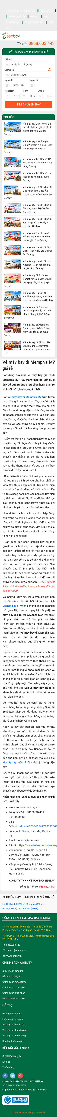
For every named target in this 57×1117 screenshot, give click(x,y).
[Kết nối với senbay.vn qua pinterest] (20, 1075)
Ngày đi (8, 80)
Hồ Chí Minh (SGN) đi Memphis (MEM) (22, 904)
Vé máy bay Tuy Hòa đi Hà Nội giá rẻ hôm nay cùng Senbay (37, 177)
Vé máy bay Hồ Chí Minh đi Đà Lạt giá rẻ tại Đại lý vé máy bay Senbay (37, 223)
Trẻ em (24, 91)
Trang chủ (12, 11)
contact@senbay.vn (16, 950)
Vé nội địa (29, 11)
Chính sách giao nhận (13, 992)
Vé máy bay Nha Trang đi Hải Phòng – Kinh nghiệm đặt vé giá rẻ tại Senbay (36, 237)
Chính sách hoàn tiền (13, 987)
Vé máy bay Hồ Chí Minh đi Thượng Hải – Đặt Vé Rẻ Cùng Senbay (37, 209)
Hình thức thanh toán (13, 998)
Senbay (38, 1081)
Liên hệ (6, 1061)
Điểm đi (8, 59)
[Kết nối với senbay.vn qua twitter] (12, 1075)
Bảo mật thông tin (11, 976)
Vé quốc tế (47, 11)
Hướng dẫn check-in (12, 1019)
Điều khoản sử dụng (12, 970)
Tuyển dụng (8, 1067)
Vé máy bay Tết (17, 16)
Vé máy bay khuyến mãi (14, 1030)
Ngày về (34, 80)
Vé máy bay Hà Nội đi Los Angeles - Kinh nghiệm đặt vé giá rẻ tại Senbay (37, 265)
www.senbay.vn (29, 807)
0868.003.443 (42, 43)
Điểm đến (9, 70)
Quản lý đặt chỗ (34, 22)
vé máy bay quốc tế (14, 762)
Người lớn (9, 91)
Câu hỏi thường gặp (12, 1041)
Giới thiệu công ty (11, 1056)
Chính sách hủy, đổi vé (14, 981)
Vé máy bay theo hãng (14, 1035)
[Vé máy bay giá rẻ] (11, 34)
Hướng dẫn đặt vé (11, 1013)
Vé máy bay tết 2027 (13, 1024)
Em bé (41, 91)
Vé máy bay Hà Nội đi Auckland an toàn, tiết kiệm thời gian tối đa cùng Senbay (38, 297)
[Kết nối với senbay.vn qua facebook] (5, 1075)
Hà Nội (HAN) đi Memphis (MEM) (20, 908)
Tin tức (35, 16)
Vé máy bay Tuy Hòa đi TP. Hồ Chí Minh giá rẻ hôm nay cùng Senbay (37, 163)
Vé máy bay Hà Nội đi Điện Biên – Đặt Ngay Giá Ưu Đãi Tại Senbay (37, 251)
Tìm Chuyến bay (29, 104)
